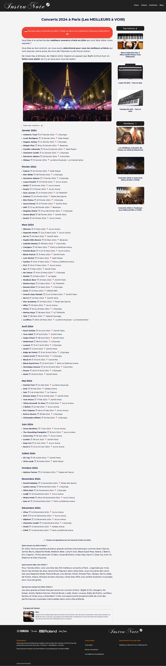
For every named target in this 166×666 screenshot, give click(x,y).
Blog (161, 5)
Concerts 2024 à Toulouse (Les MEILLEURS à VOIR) (130, 209)
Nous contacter (91, 650)
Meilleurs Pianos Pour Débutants (133, 645)
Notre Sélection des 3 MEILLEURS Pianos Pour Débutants (130, 55)
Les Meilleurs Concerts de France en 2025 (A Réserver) (130, 149)
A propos (89, 645)
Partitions (153, 5)
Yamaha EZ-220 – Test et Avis (130, 110)
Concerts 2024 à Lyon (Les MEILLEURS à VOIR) (130, 179)
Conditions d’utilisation (94, 654)
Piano (136, 5)
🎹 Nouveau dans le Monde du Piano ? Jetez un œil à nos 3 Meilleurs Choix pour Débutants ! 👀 (67, 32)
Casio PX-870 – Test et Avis (130, 83)
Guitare (144, 5)
